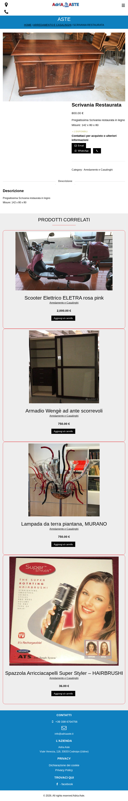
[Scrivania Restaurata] (64, 100)
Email (80, 145)
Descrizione (65, 181)
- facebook (66, 784)
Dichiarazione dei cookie (64, 765)
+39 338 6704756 (66, 721)
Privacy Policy (64, 770)
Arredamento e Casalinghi (52, 25)
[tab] (65, 181)
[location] (6, 5)
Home (28, 25)
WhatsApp (83, 150)
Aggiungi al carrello (63, 318)
